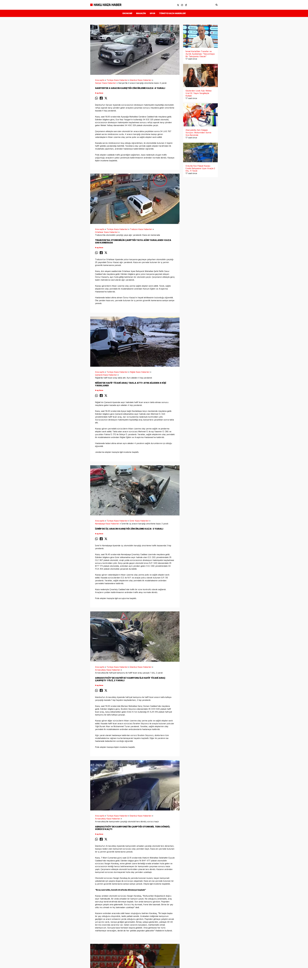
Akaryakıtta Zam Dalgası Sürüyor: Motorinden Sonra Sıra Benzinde (198, 132)
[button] (217, 4)
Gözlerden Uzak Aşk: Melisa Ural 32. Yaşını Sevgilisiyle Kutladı (198, 93)
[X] (178, 5)
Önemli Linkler (206, 5)
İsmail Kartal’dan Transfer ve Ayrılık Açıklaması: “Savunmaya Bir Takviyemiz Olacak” (200, 54)
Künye (192, 5)
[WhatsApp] (96, 98)
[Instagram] (182, 5)
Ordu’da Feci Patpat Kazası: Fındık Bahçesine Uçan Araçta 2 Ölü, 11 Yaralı (200, 168)
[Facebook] (186, 5)
